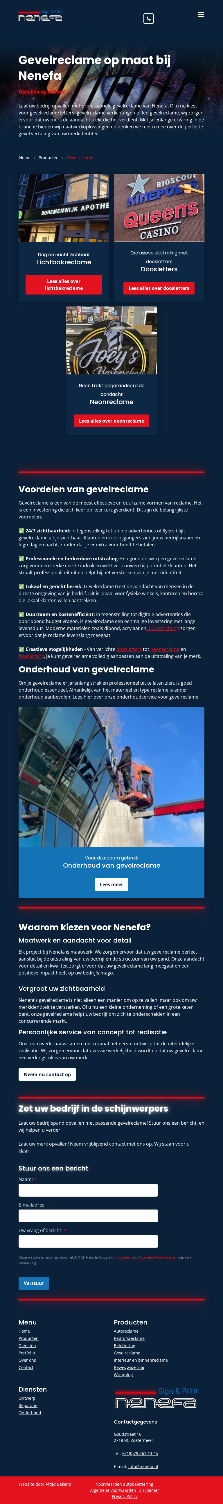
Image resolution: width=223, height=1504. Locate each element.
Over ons (27, 1360)
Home (24, 1331)
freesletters (31, 656)
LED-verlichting (162, 628)
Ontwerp (27, 1398)
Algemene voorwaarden (113, 1490)
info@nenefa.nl (143, 1466)
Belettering (124, 1345)
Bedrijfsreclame (129, 1338)
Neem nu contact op (47, 1074)
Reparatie (28, 1405)
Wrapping (123, 1374)
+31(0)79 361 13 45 (140, 1453)
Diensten (27, 1345)
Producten (29, 1338)
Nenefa (40, 15)
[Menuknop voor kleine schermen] (200, 14)
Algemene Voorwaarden (158, 1257)
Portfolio (27, 1353)
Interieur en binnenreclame (141, 1360)
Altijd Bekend (58, 1484)
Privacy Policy (125, 1496)
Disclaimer (149, 1490)
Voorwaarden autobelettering (124, 1484)
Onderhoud (30, 1412)
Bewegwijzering (129, 1367)
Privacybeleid (122, 1257)
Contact (26, 1367)
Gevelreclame (127, 1353)
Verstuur (34, 1283)
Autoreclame (126, 1331)
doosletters (129, 649)
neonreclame (164, 649)
